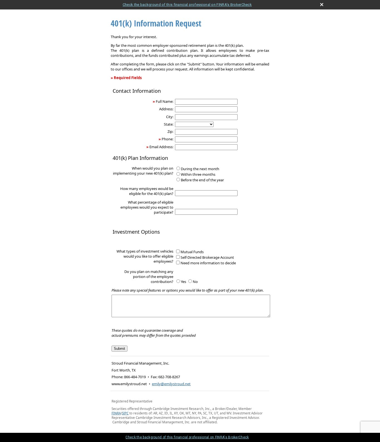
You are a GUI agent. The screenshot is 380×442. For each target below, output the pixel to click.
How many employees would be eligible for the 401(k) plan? (146, 191)
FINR (115, 413)
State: (168, 124)
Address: (166, 108)
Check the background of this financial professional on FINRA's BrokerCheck (187, 5)
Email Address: (161, 146)
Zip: (170, 131)
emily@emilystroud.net (171, 383)
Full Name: (164, 101)
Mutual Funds (192, 251)
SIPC (125, 413)
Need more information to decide (208, 262)
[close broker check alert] (322, 4)
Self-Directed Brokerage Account (207, 257)
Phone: (167, 138)
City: (169, 116)
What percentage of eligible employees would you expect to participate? (146, 207)
